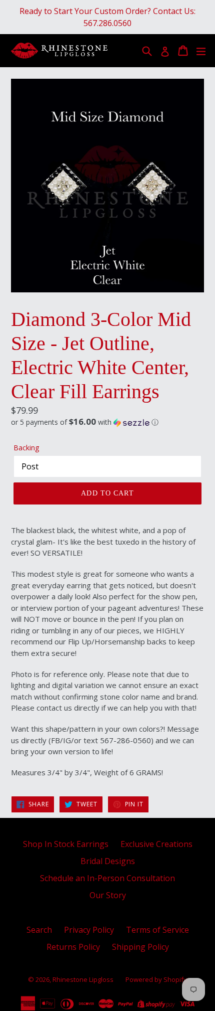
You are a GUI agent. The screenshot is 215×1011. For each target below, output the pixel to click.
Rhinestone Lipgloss (83, 979)
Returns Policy (73, 946)
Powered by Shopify (156, 979)
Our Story (108, 895)
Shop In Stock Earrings (65, 844)
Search (39, 929)
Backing (26, 447)
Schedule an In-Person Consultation (107, 878)
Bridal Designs (107, 861)
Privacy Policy (89, 929)
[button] (107, 422)
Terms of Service (157, 929)
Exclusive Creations (156, 844)
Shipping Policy (140, 946)
